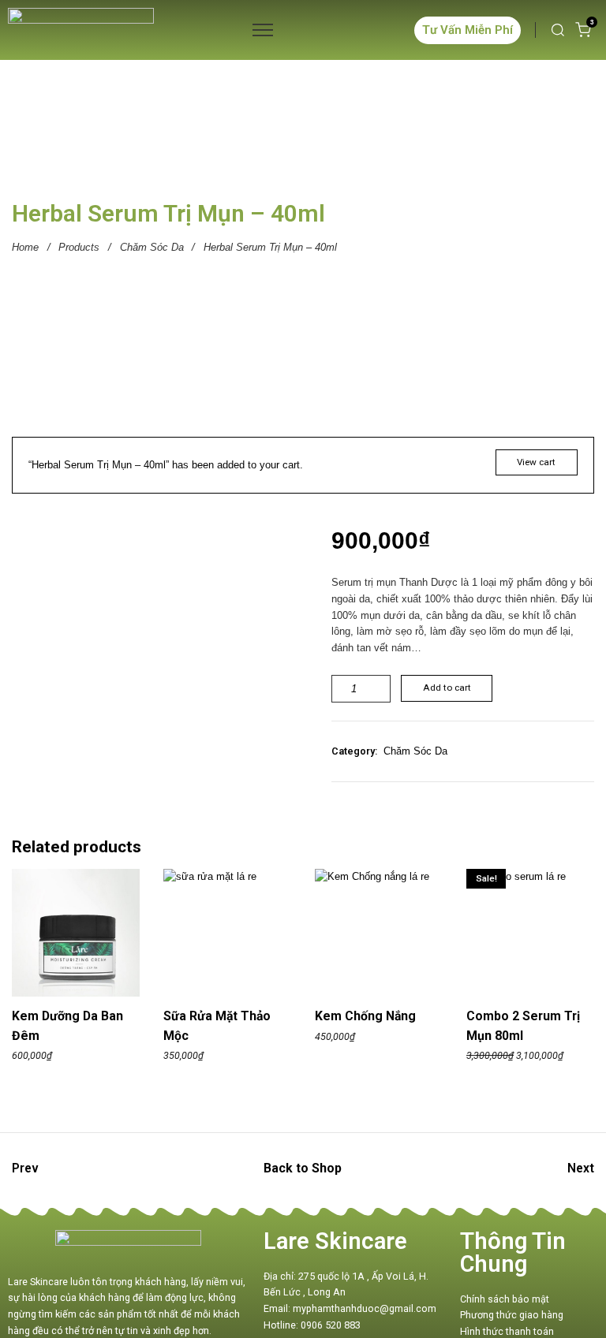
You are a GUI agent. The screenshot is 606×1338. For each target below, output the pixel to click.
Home (25, 247)
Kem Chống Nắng (365, 1015)
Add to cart (447, 687)
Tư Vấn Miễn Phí (467, 30)
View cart (536, 462)
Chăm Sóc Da (152, 247)
